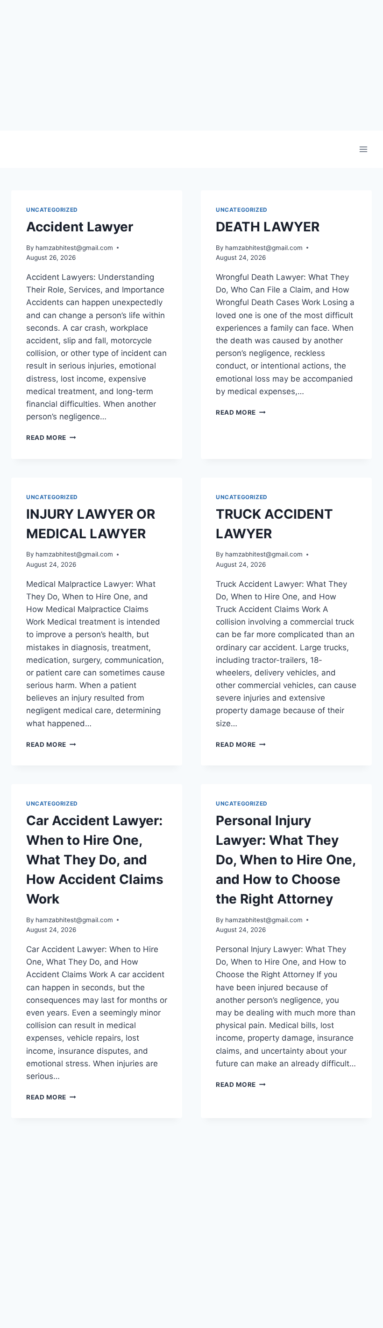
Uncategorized (52, 209)
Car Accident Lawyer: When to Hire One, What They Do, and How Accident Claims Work (94, 860)
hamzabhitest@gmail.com (74, 247)
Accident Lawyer (79, 227)
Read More (51, 437)
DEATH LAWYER (267, 227)
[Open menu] (363, 149)
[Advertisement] (191, 65)
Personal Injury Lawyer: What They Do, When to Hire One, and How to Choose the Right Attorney (285, 860)
